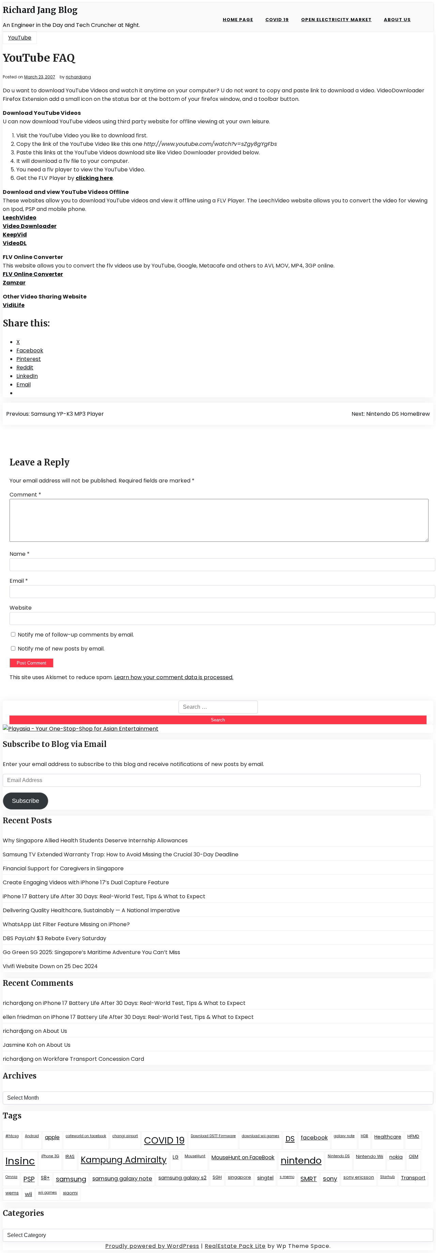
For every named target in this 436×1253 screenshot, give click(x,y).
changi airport (125, 1136)
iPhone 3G (50, 1156)
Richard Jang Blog (40, 10)
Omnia (11, 1176)
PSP (29, 1179)
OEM (413, 1156)
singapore (239, 1177)
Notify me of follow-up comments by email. (76, 635)
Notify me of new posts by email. (61, 649)
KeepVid (15, 235)
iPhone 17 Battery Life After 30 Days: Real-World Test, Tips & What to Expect (104, 896)
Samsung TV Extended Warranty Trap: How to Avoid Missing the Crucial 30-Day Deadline (120, 854)
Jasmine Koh (20, 1045)
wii (28, 1194)
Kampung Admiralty (124, 1160)
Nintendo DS (339, 1156)
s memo (287, 1176)
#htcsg (12, 1136)
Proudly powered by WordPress (152, 1246)
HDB (364, 1136)
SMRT (308, 1179)
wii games (47, 1192)
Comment (25, 495)
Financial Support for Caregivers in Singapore (63, 868)
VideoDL (15, 243)
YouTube (19, 38)
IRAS (70, 1156)
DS (290, 1139)
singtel (265, 1177)
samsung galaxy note (122, 1178)
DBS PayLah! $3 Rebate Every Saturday (54, 938)
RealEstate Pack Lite (235, 1246)
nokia (396, 1156)
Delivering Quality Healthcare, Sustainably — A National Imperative (91, 910)
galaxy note (344, 1136)
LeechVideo (19, 217)
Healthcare (387, 1136)
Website (21, 608)
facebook (314, 1138)
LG (175, 1156)
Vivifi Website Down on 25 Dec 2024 (50, 966)
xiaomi (70, 1193)
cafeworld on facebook (86, 1136)
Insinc (20, 1161)
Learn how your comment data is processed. (173, 677)
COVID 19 (277, 19)
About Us (397, 19)
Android (32, 1136)
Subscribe (25, 800)
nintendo (301, 1160)
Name (20, 554)
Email (19, 581)
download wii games (260, 1136)
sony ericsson (358, 1177)
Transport (413, 1177)
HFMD (413, 1136)
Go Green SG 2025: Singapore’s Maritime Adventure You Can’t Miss (91, 952)
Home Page (238, 19)
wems (12, 1193)
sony (330, 1179)
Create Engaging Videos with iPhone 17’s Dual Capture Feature (86, 882)
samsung (71, 1179)
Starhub (387, 1176)
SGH (217, 1177)
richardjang (78, 77)
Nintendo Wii (369, 1156)
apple (52, 1137)
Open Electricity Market (336, 19)
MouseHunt (195, 1156)
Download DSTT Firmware (213, 1136)
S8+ (45, 1177)
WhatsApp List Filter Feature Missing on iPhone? (66, 924)
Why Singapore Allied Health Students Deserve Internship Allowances (95, 840)
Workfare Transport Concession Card (93, 1059)
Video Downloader (30, 226)
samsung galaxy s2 (182, 1177)
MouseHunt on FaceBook (243, 1157)
